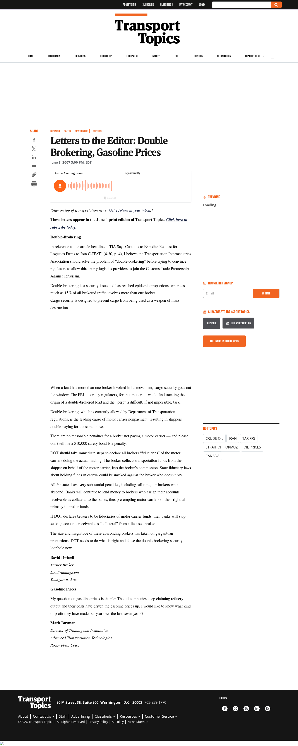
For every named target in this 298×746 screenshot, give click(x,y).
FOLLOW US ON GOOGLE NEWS (224, 341)
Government (55, 56)
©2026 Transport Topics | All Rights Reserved (51, 722)
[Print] (34, 184)
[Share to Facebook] (34, 141)
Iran (233, 438)
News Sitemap (137, 722)
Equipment (132, 56)
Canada (212, 455)
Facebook (225, 708)
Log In (202, 4)
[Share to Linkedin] (34, 158)
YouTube (246, 708)
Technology (106, 56)
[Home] (149, 30)
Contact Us (42, 716)
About (23, 716)
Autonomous (224, 56)
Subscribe (148, 4)
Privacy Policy (98, 722)
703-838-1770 (155, 702)
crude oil (214, 438)
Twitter (235, 708)
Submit (266, 293)
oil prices (252, 447)
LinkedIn (257, 708)
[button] (34, 175)
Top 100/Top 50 (252, 56)
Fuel (176, 56)
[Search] (276, 5)
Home (31, 56)
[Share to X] (34, 149)
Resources (129, 716)
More (272, 56)
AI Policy (118, 722)
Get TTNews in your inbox (129, 210)
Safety (156, 56)
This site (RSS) (267, 708)
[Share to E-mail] (34, 167)
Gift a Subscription (241, 323)
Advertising (129, 4)
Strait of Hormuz (222, 447)
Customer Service (160, 716)
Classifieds (166, 4)
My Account (185, 4)
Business (80, 56)
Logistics (198, 56)
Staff (63, 716)
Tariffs (248, 438)
